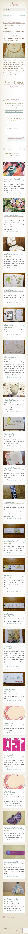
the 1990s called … (9, 755)
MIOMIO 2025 (9, 792)
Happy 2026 (8, 723)
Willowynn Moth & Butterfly (13, 828)
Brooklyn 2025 (9, 614)
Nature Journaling (9, 357)
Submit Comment (15, 139)
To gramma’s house (9, 689)
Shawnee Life (8, 646)
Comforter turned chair (11, 254)
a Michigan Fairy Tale (11, 541)
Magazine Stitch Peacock (12, 179)
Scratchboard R (9, 503)
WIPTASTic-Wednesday (17, 85)
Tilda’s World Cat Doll (11, 400)
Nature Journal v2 (10, 291)
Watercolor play (9, 434)
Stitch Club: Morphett (11, 216)
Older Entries (11, 916)
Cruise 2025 (8, 575)
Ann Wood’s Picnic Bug (11, 899)
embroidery (7, 84)
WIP (13, 84)
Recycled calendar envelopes (12, 468)
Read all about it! (14, 193)
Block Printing (8, 325)
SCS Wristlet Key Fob (11, 862)
